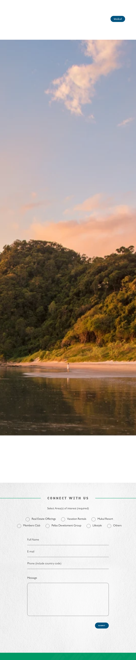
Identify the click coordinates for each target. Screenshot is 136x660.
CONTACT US (91, 19)
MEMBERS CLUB (17, 19)
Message (32, 578)
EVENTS (72, 19)
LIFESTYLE (62, 19)
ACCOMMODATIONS (47, 19)
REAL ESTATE (31, 19)
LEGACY (81, 19)
